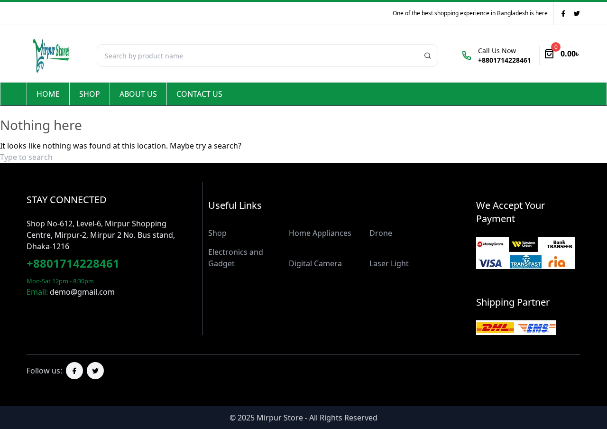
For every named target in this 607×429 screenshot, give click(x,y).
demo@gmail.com (82, 292)
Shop (89, 94)
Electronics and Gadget (235, 258)
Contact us (199, 94)
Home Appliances (320, 233)
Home (48, 94)
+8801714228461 (73, 263)
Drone (380, 233)
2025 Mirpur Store (270, 417)
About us (138, 94)
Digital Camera (315, 263)
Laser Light (389, 263)
